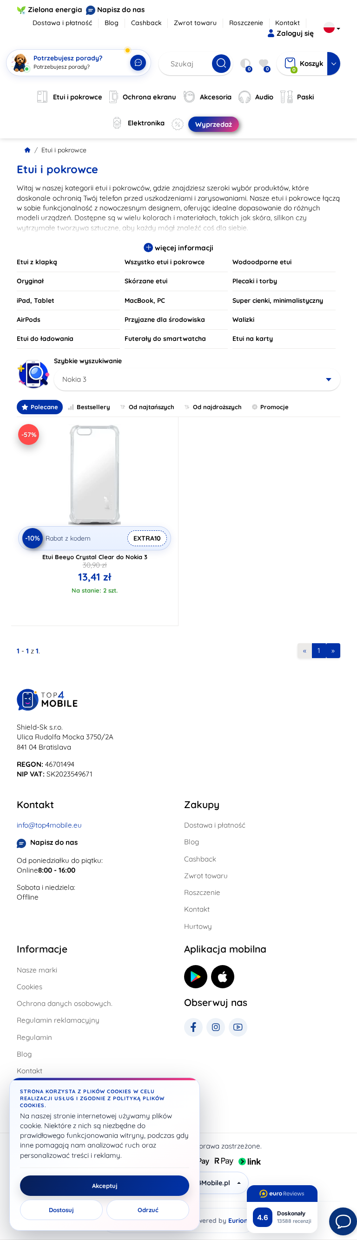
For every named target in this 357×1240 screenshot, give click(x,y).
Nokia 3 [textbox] (74, 379)
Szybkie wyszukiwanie (88, 361)
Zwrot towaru (195, 23)
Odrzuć (148, 1210)
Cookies (29, 986)
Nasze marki (37, 970)
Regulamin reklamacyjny (58, 1020)
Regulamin (34, 1037)
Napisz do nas (121, 9)
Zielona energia (55, 9)
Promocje (274, 407)
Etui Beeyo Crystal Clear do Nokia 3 (94, 557)
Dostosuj (61, 1210)
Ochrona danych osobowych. (64, 1003)
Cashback (146, 23)
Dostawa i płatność (62, 23)
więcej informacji (183, 247)
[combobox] (197, 379)
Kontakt (287, 23)
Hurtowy (198, 926)
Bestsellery (93, 407)
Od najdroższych (217, 407)
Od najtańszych (151, 407)
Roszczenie (246, 23)
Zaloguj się (295, 33)
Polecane (44, 407)
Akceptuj (105, 1185)
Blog (112, 23)
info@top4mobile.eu (49, 825)
